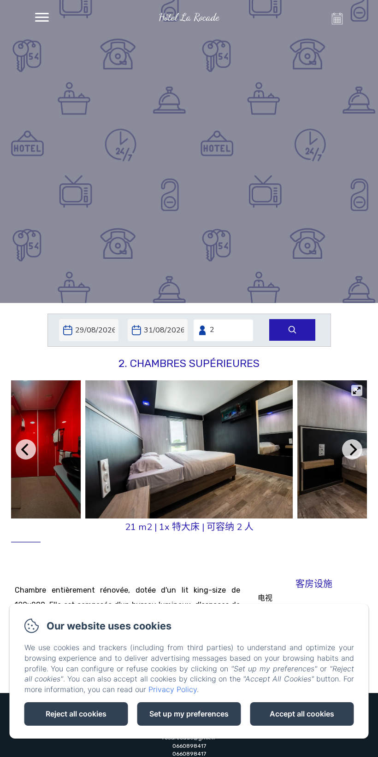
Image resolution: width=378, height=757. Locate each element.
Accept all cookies (302, 713)
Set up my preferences (189, 713)
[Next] (352, 449)
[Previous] (26, 449)
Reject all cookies (76, 713)
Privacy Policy (172, 689)
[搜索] (292, 330)
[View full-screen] (356, 390)
